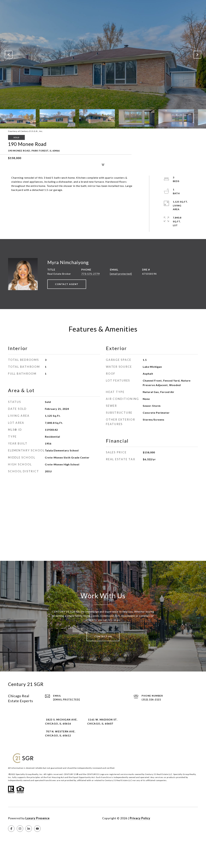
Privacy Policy (140, 818)
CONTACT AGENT (66, 284)
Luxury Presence (37, 818)
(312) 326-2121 (151, 699)
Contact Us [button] (103, 636)
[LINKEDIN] (28, 828)
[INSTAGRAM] (20, 828)
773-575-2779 (90, 273)
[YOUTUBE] (37, 828)
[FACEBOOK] (11, 828)
